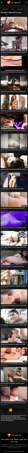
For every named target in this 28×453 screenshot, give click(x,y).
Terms (21, 439)
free (13, 9)
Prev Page (5, 410)
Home (2, 439)
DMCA (25, 439)
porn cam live (20, 9)
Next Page (22, 410)
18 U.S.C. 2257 (14, 441)
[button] (24, 9)
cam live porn (5, 9)
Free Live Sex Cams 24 (11, 451)
